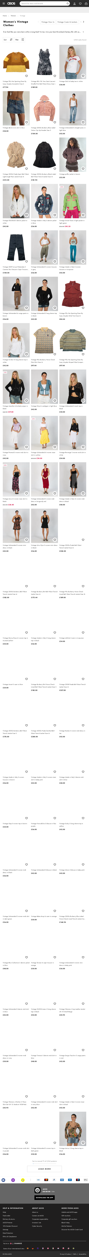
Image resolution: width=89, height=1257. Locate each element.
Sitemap (5, 1229)
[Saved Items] (80, 3)
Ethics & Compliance (10, 1236)
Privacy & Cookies (65, 1254)
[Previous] (38, 22)
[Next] (83, 22)
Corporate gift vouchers (69, 1219)
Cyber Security (37, 1226)
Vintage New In (47, 22)
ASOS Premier (7, 1223)
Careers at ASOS (38, 1216)
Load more (44, 1169)
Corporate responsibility (40, 1219)
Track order (6, 1216)
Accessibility (82, 1254)
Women (13, 16)
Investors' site (36, 1223)
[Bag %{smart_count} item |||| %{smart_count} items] (86, 3)
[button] (28, 1248)
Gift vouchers (66, 1216)
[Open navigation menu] (3, 3)
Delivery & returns (9, 1219)
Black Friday (66, 1223)
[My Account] (74, 3)
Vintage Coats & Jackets (67, 22)
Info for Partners (67, 1226)
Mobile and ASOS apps (69, 1212)
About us (35, 1212)
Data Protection (8, 1233)
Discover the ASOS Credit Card (72, 1229)
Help (4, 1212)
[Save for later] (26, 76)
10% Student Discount (10, 1226)
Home (5, 16)
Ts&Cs (75, 1254)
